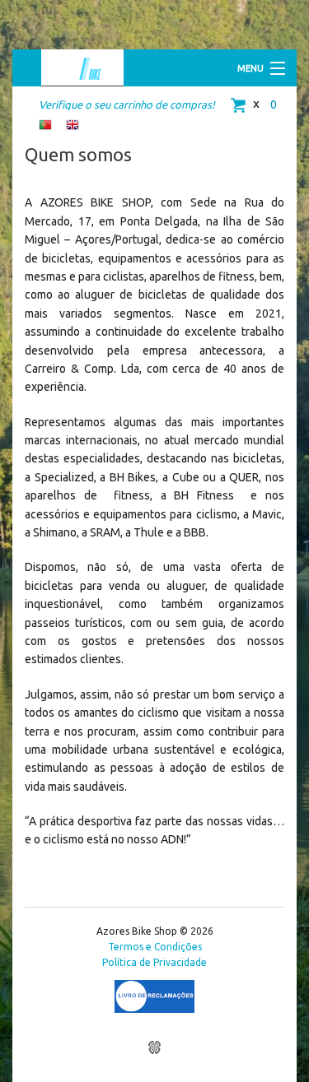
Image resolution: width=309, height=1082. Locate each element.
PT (45, 125)
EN (72, 125)
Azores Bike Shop (72, 67)
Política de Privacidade (154, 962)
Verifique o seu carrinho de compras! (127, 104)
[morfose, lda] (154, 1047)
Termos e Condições (155, 946)
